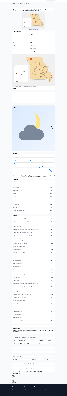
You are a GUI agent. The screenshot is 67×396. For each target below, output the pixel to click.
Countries (13, 387)
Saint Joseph (14, 382)
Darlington (14, 368)
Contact (46, 390)
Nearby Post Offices (16, 354)
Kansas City (13, 375)
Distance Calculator (36, 387)
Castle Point (13, 380)
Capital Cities (13, 389)
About (45, 387)
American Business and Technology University (23, 343)
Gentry (25, 9)
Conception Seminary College (21, 340)
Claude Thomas (29, 330)
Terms (45, 388)
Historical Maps (25, 389)
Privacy (46, 389)
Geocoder (35, 388)
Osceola (21, 352)
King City (14, 366)
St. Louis (13, 376)
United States (19, 3)
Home (13, 3)
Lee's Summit (14, 379)
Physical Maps (24, 387)
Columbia (13, 377)
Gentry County (25, 3)
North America (15, 3)
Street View (35, 389)
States (13, 388)
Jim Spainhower (36, 330)
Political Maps (24, 388)
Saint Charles (14, 383)
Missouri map (36, 29)
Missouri (22, 3)
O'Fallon (13, 381)
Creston (21, 350)
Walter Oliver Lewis (17, 331)
